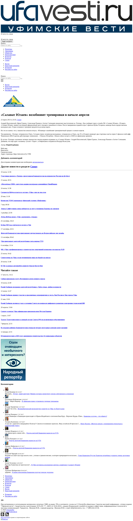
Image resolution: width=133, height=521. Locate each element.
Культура (8, 56)
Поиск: (3, 43)
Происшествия (10, 55)
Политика (8, 49)
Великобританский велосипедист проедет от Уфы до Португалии (41, 409)
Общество (8, 53)
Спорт (7, 60)
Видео (7, 64)
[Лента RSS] (7, 515)
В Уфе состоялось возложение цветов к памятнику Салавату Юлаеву (55, 465)
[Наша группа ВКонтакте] (3, 515)
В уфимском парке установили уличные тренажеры (40, 401)
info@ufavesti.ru (11, 512)
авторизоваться (38, 162)
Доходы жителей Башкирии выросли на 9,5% (42, 433)
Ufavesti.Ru (10, 510)
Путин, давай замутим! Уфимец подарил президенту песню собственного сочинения (43, 394)
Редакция (8, 67)
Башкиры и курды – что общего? (95, 416)
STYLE (5, 517)
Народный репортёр (12, 66)
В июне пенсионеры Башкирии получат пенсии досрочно (32, 472)
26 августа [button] (4, 34)
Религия (8, 58)
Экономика (9, 51)
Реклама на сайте (11, 69)
